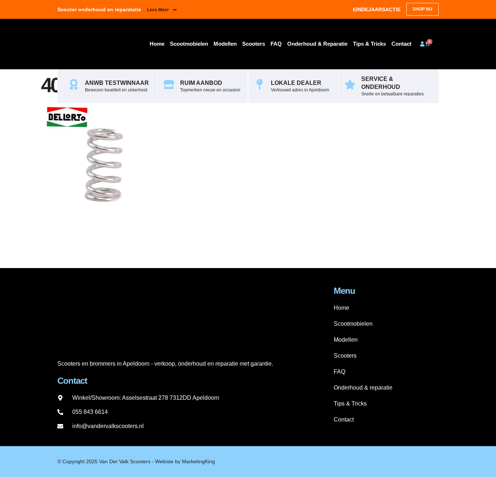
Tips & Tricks (369, 44)
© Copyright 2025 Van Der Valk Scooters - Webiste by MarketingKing (136, 461)
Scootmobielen (189, 44)
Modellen (225, 44)
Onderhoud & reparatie (317, 44)
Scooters (253, 44)
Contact (401, 44)
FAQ (276, 44)
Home (157, 44)
